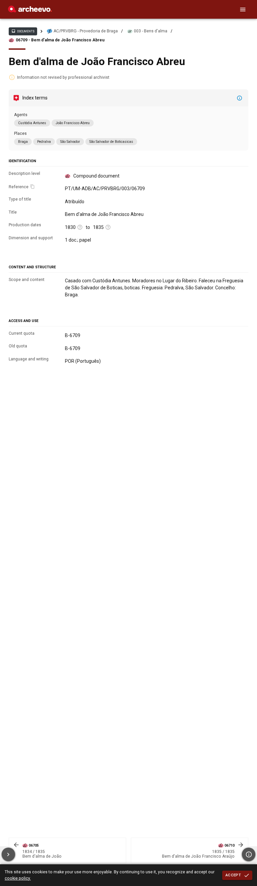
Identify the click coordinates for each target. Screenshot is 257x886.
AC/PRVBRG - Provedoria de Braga (86, 31)
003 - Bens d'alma (150, 31)
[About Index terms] (239, 98)
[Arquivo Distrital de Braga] (30, 10)
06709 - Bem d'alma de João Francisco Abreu (60, 40)
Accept (233, 875)
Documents (22, 31)
